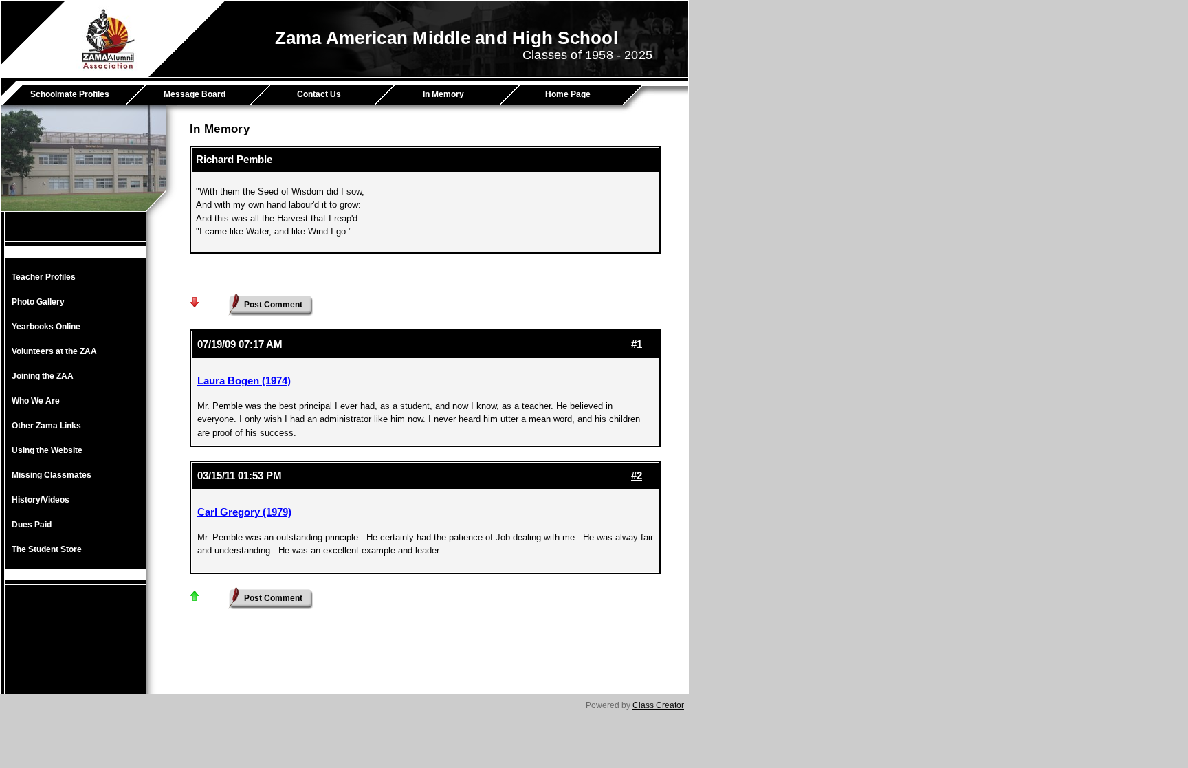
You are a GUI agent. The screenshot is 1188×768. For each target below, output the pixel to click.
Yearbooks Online (46, 326)
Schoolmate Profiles (69, 94)
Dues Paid (32, 524)
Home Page (568, 94)
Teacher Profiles (44, 277)
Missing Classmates (51, 475)
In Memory (443, 94)
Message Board (195, 94)
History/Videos (40, 500)
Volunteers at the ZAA (54, 351)
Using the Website (47, 450)
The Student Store (47, 549)
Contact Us (319, 94)
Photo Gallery (38, 302)
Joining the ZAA (43, 376)
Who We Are (36, 401)
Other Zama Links (46, 425)
